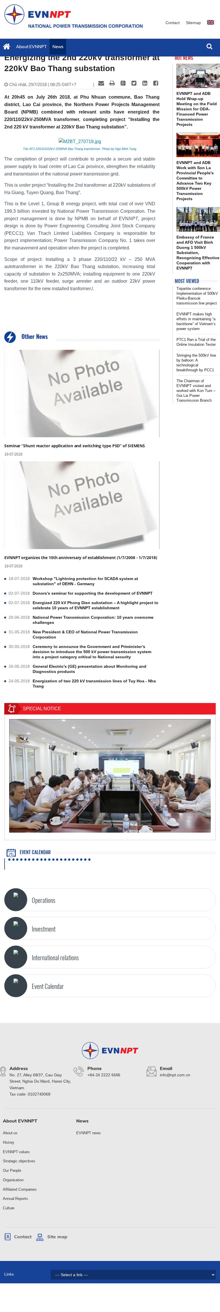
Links (9, 1274)
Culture (8, 1208)
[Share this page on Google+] (123, 83)
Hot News (184, 57)
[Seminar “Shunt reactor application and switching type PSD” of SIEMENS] (82, 393)
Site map (57, 1236)
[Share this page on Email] (101, 83)
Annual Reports (15, 1198)
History (8, 1142)
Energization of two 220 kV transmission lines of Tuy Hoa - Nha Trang (94, 683)
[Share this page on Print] (112, 83)
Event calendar (35, 852)
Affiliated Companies (20, 1189)
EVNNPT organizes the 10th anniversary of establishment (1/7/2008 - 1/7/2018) (80, 557)
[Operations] (15, 899)
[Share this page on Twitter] (134, 83)
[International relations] (15, 957)
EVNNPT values (16, 1152)
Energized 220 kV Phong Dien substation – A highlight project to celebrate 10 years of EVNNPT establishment (95, 605)
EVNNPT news (88, 1133)
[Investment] (15, 928)
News (58, 46)
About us (10, 1133)
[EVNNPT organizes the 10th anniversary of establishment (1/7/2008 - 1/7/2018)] (82, 505)
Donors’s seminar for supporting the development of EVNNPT (93, 593)
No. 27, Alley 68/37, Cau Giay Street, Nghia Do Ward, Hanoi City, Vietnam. (40, 1081)
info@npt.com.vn (175, 1075)
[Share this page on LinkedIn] (145, 83)
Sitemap (193, 22)
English (211, 25)
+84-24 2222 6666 (103, 1075)
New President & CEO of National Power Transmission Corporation (85, 634)
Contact (173, 22)
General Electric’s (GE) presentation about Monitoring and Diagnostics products (89, 669)
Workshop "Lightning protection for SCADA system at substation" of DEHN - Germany (85, 581)
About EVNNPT (31, 46)
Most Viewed (187, 281)
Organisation (13, 1180)
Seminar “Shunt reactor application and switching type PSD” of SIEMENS (74, 445)
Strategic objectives (19, 1161)
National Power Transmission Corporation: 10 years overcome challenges (93, 620)
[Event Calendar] (15, 985)
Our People (12, 1170)
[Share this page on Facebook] (156, 83)
